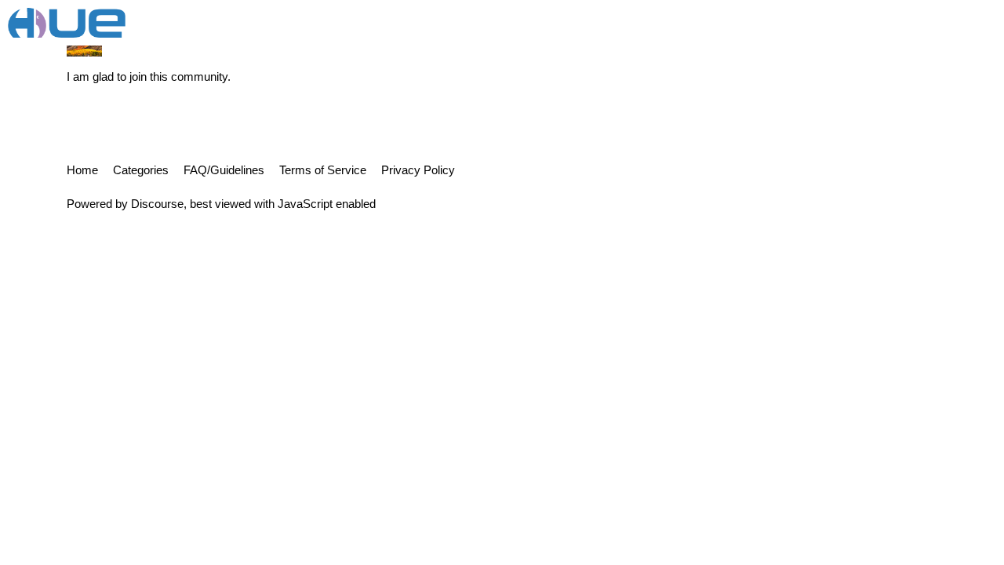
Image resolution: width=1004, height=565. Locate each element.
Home (82, 170)
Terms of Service (322, 170)
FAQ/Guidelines (224, 170)
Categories (141, 170)
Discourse (157, 203)
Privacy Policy (418, 170)
